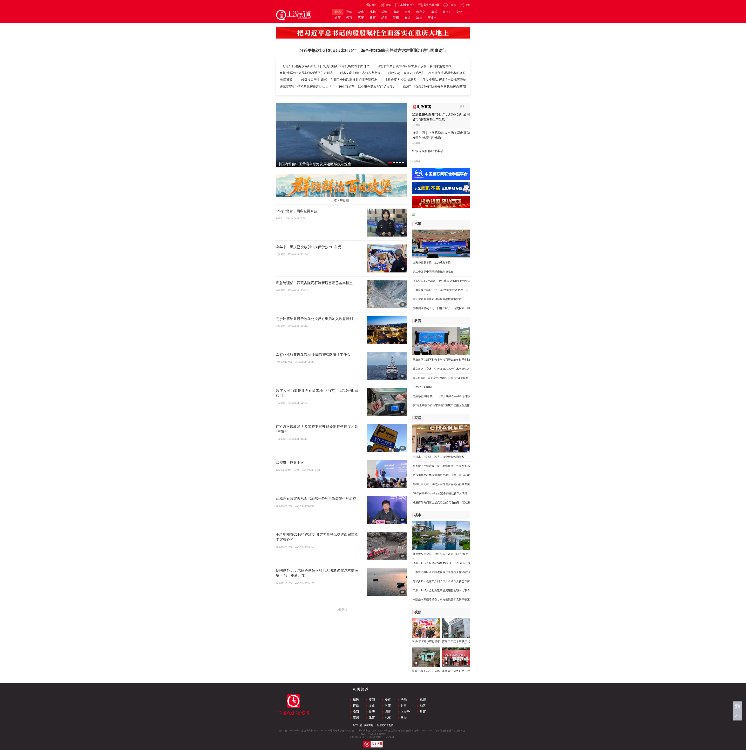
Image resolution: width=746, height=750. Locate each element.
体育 (372, 717)
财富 (404, 705)
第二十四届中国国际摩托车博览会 (433, 271)
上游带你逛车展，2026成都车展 (432, 262)
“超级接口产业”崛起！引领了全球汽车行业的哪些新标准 (312, 79)
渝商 (356, 711)
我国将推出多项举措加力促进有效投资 (298, 86)
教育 (423, 711)
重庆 (372, 711)
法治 (404, 699)
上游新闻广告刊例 (384, 725)
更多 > (463, 106)
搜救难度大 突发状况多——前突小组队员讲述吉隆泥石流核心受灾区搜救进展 (411, 79)
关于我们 (357, 725)
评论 (356, 705)
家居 (356, 717)
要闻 (372, 699)
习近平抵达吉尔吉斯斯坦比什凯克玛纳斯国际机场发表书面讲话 (326, 66)
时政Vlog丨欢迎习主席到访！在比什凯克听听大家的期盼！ (448, 73)
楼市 (388, 699)
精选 (356, 699)
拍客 (423, 705)
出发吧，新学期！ (423, 387)
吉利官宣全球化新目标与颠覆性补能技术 (437, 299)
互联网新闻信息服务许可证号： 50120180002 (411, 730)
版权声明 (368, 725)
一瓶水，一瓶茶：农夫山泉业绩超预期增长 (438, 456)
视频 (423, 699)
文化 (372, 705)
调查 (388, 711)
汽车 (388, 717)
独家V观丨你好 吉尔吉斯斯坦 (380, 73)
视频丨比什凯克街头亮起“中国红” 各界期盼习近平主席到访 (313, 73)
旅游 (404, 717)
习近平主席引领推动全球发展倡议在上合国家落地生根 (414, 66)
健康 (388, 705)
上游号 (405, 711)
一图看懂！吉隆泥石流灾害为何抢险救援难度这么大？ (369, 86)
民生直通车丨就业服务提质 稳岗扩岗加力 (442, 86)
